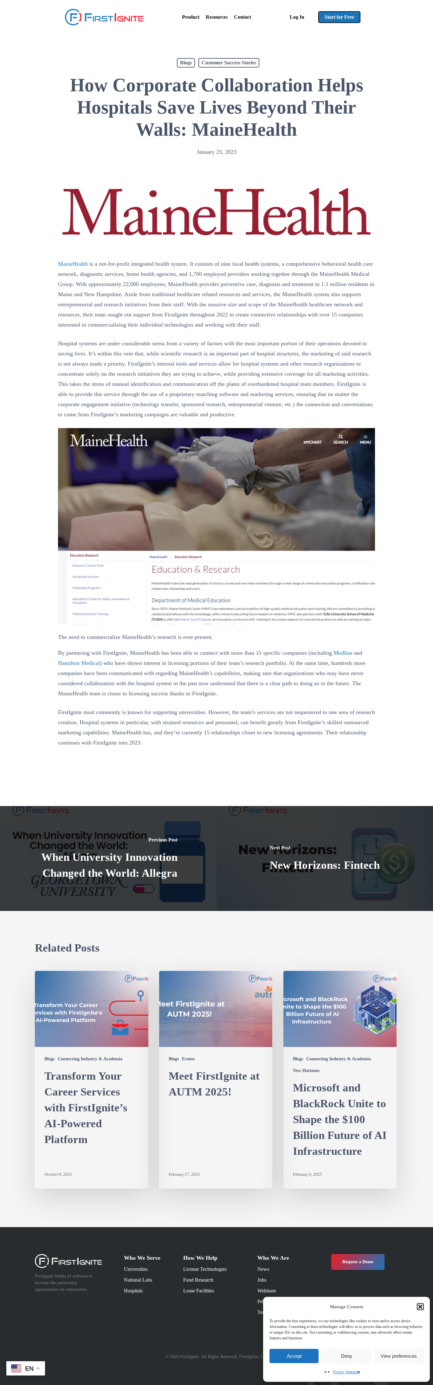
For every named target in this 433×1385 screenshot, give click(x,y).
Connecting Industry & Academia (90, 1059)
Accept (294, 1356)
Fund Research (198, 1280)
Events (188, 1059)
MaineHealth (73, 264)
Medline (342, 653)
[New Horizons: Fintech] (325, 858)
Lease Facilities (198, 1290)
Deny (346, 1356)
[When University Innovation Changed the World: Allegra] (108, 858)
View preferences (399, 1356)
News (263, 1269)
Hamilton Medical (79, 663)
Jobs (261, 1280)
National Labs (138, 1280)
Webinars (266, 1290)
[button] (420, 1307)
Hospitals (133, 1290)
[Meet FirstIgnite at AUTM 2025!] (216, 1079)
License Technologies (205, 1269)
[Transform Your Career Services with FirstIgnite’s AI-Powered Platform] (91, 1079)
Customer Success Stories (229, 62)
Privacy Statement (346, 1372)
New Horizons (306, 1070)
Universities (136, 1269)
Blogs (186, 62)
